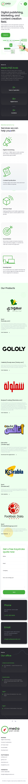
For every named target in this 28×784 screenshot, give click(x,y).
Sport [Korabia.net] (5, 485)
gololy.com (4, 759)
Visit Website (4, 332)
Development (7, 267)
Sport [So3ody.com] (5, 320)
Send (14, 592)
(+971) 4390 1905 (5, 771)
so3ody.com (4, 757)
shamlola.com (4, 762)
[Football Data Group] (14, 510)
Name (4, 556)
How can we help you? (8, 577)
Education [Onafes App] (5, 443)
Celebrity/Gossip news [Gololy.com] (12, 362)
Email (4, 563)
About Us (5, 35)
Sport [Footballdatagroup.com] (9, 525)
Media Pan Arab (21, 781)
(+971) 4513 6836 (9, 615)
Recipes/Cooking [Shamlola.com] (11, 400)
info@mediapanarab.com (12, 639)
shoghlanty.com (5, 765)
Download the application (8, 454)
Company (5, 570)
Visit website (4, 494)
